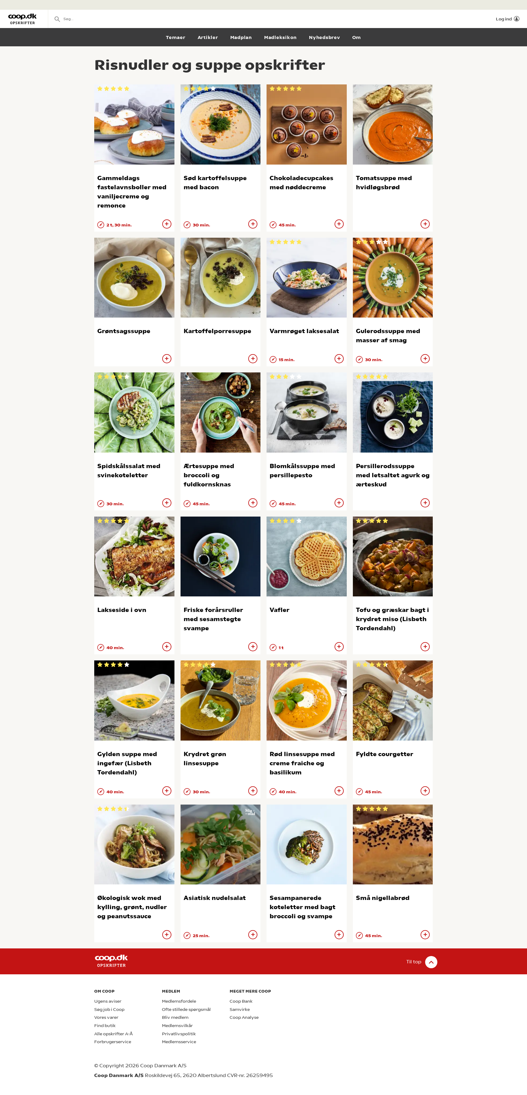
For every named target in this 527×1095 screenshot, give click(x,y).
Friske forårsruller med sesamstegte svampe (213, 619)
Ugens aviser (107, 1001)
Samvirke (240, 1009)
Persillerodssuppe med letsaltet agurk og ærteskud (393, 475)
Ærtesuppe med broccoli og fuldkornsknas (209, 475)
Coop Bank (241, 1001)
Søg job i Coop (109, 1009)
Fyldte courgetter (384, 754)
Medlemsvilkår (177, 1025)
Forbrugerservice (112, 1041)
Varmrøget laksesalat (304, 331)
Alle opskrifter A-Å (113, 1033)
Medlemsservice (179, 1041)
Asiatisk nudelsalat (215, 897)
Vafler (279, 609)
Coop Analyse (244, 1017)
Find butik (105, 1025)
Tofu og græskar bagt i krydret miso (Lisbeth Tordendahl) (392, 619)
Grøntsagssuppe (123, 331)
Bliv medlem (175, 1017)
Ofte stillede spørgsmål (186, 1009)
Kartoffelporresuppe (217, 331)
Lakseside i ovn (121, 609)
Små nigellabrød (383, 897)
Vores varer (106, 1017)
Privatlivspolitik (179, 1033)
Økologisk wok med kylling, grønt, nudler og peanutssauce (132, 907)
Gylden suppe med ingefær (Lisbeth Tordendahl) (127, 763)
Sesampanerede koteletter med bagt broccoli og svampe (302, 907)
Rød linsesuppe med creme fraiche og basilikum (302, 763)
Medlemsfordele (179, 1001)
